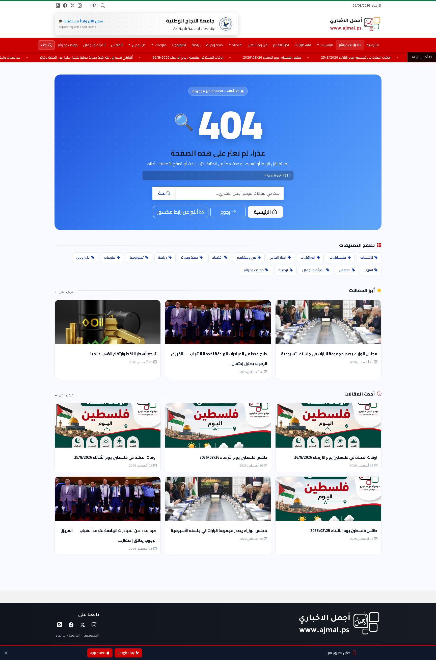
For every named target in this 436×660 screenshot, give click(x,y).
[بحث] (103, 5)
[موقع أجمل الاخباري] (355, 24)
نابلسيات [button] (326, 45)
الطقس (117, 45)
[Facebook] (71, 625)
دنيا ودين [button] (138, 45)
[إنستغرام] (79, 5)
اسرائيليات (308, 257)
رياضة (196, 45)
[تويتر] (72, 5)
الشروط (74, 635)
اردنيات (283, 270)
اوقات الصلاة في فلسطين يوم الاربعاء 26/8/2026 (228, 57)
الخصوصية (91, 635)
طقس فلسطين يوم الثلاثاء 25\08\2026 (343, 530)
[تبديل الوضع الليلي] (94, 5)
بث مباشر (345, 45)
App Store (97, 653)
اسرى (369, 270)
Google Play (126, 653)
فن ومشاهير (257, 45)
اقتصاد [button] (236, 45)
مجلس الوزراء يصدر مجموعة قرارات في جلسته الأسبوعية (329, 353)
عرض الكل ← (63, 291)
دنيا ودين (83, 257)
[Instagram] (94, 625)
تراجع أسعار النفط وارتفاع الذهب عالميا (123, 353)
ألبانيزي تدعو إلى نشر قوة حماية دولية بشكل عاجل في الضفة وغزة (126, 57)
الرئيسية (373, 45)
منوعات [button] (160, 45)
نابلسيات (366, 257)
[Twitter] (82, 625)
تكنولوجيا (179, 45)
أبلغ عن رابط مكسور (177, 211)
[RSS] (57, 5)
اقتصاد (217, 257)
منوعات (109, 257)
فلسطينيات (302, 45)
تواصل (61, 635)
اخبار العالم (281, 45)
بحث (162, 193)
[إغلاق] (6, 653)
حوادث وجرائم (68, 45)
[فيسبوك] (65, 5)
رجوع (225, 211)
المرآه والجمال (94, 45)
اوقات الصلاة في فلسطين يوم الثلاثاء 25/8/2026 (115, 457)
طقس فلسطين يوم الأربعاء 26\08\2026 (312, 57)
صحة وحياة (214, 45)
